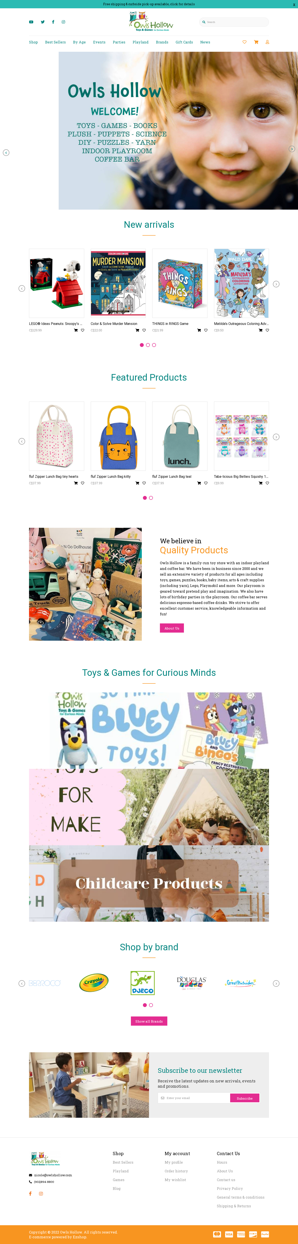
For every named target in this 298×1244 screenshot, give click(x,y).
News (205, 42)
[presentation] (6, 152)
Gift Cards (184, 42)
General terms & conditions (240, 1197)
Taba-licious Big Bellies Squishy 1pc (242, 476)
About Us (171, 628)
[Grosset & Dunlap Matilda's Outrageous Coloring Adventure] (241, 283)
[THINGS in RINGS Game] (179, 283)
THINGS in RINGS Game (170, 324)
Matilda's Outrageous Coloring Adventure (245, 324)
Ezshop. (80, 1236)
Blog (117, 1188)
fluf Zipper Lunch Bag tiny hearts (53, 476)
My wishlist (175, 1179)
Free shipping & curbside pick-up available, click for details (149, 4)
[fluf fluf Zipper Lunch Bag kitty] (118, 436)
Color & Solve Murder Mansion (114, 324)
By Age (79, 42)
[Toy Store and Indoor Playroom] (152, 32)
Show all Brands (149, 1021)
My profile (174, 1162)
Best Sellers (55, 42)
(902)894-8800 (44, 1182)
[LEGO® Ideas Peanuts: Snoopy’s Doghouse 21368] (56, 283)
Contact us (226, 1179)
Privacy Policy (230, 1188)
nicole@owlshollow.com (53, 1175)
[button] (142, 345)
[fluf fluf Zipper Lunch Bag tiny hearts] (56, 436)
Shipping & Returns (234, 1206)
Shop (33, 42)
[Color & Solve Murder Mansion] (118, 283)
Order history (176, 1171)
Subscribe (245, 1098)
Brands (162, 42)
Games (118, 1179)
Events (99, 42)
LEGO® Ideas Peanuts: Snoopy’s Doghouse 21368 (67, 324)
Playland (141, 42)
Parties (119, 42)
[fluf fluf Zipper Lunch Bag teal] (179, 436)
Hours (222, 1162)
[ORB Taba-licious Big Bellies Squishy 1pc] (241, 436)
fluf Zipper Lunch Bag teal (171, 476)
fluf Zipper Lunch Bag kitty (111, 476)
